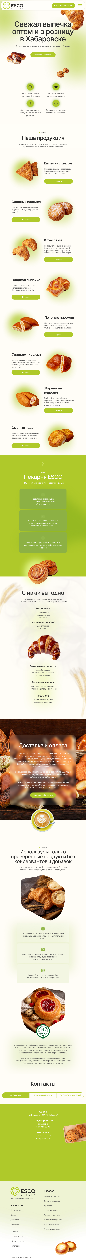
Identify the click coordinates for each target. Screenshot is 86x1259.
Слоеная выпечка (52, 1201)
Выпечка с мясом (51, 1196)
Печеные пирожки (52, 1215)
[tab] (15, 1095)
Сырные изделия (51, 1224)
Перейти (58, 181)
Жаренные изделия (53, 1219)
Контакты (14, 1224)
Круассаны (49, 1205)
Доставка (14, 1219)
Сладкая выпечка (51, 1210)
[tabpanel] (43, 1142)
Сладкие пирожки (52, 1229)
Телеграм (15, 1246)
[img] (13, 5)
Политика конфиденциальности (22, 1257)
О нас (13, 1215)
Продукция (15, 1210)
